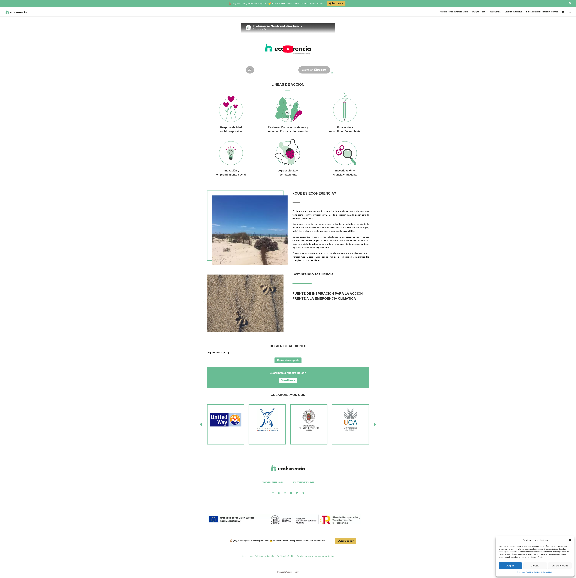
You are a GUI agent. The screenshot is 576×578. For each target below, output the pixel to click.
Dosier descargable (288, 360)
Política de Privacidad (543, 572)
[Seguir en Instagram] (285, 493)
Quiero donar (346, 541)
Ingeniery (295, 572)
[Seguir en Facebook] (273, 493)
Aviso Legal (247, 556)
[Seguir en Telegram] (303, 493)
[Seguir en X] (279, 493)
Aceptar (510, 565)
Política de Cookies (525, 572)
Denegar (535, 565)
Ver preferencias (560, 565)
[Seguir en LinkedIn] (297, 493)
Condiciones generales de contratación (315, 556)
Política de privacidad (265, 556)
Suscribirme (288, 380)
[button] (570, 540)
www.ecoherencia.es (273, 482)
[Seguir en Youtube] (291, 493)
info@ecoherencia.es (303, 482)
